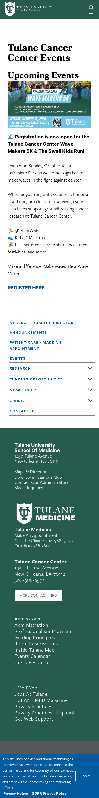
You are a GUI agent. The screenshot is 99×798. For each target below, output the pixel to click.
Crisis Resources (33, 662)
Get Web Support (33, 718)
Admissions (27, 618)
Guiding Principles (34, 637)
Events (18, 358)
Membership (23, 389)
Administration (31, 624)
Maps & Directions (32, 471)
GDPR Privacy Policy (49, 793)
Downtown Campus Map (38, 477)
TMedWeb (25, 687)
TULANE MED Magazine (41, 700)
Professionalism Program (42, 631)
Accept (85, 776)
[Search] (91, 8)
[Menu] (91, 13)
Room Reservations (36, 643)
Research (20, 368)
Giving (17, 400)
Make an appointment (36, 535)
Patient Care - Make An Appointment (35, 345)
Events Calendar (32, 656)
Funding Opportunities (36, 379)
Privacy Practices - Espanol (44, 712)
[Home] (23, 9)
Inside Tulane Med (34, 649)
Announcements (28, 332)
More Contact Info (38, 595)
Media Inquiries (28, 487)
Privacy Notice (15, 793)
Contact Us (23, 410)
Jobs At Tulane (30, 693)
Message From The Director (42, 322)
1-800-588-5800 (36, 545)
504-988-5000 (59, 540)
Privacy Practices (33, 706)
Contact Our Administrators (41, 482)
